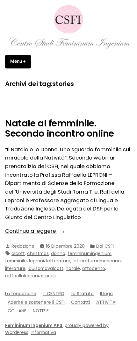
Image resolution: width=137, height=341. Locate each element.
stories (48, 276)
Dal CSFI (105, 246)
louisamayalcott (45, 268)
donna (58, 253)
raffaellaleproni (22, 276)
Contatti (80, 302)
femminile (16, 261)
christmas (38, 253)
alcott (18, 253)
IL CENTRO (53, 293)
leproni (36, 261)
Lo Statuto (82, 293)
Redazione (22, 246)
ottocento (93, 268)
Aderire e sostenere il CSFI (36, 302)
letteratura (58, 261)
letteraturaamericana (97, 261)
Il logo (106, 293)
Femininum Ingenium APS (33, 325)
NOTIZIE (41, 311)
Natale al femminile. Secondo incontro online (59, 128)
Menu (20, 61)
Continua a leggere (45, 231)
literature (15, 268)
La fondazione (20, 293)
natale (73, 268)
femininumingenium (90, 253)
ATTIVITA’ (106, 302)
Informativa (43, 332)
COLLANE (17, 311)
